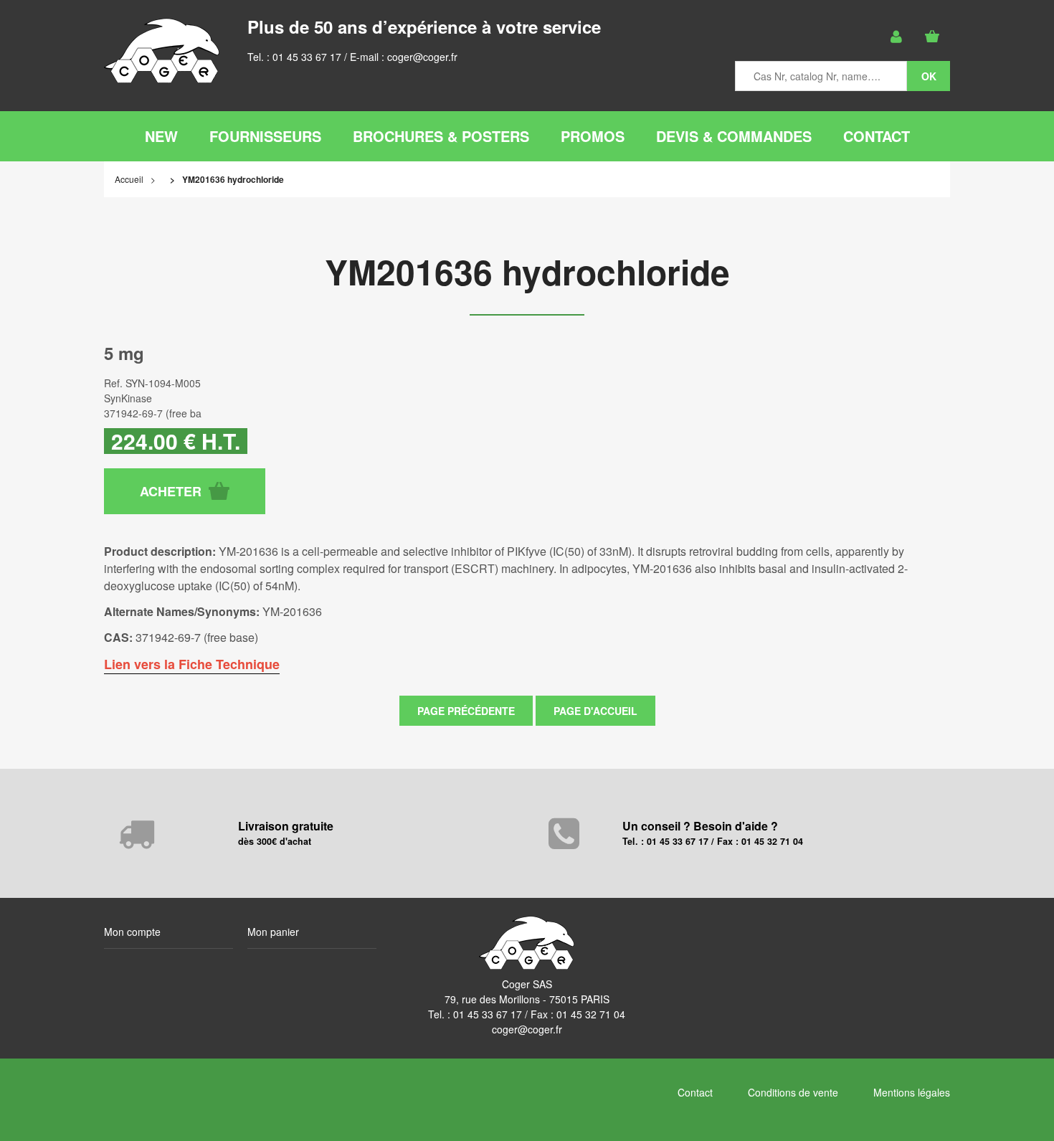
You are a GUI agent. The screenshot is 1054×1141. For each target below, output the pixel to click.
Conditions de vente (793, 1092)
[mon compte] (896, 36)
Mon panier (273, 931)
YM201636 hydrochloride (527, 271)
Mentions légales (911, 1092)
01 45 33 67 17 (306, 56)
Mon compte (132, 931)
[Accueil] (161, 50)
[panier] (932, 36)
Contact (695, 1092)
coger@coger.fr (422, 56)
